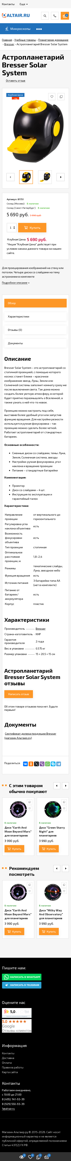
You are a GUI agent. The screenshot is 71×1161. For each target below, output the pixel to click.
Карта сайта (10, 1072)
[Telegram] (58, 764)
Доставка (8, 1058)
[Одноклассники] (31, 764)
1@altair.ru (8, 1108)
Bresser (41, 628)
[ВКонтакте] (25, 764)
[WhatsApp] (47, 764)
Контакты (8, 1053)
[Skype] (53, 764)
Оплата (7, 1062)
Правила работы (12, 1067)
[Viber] (42, 764)
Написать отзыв (18, 694)
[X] (36, 764)
